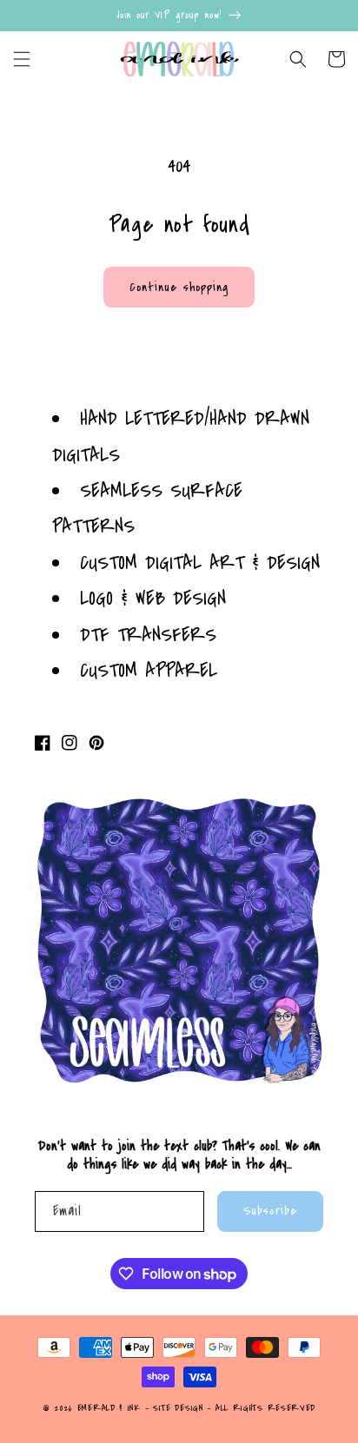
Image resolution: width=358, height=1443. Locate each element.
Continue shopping (179, 287)
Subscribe (270, 1210)
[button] (22, 59)
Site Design (178, 1408)
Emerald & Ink (109, 1408)
